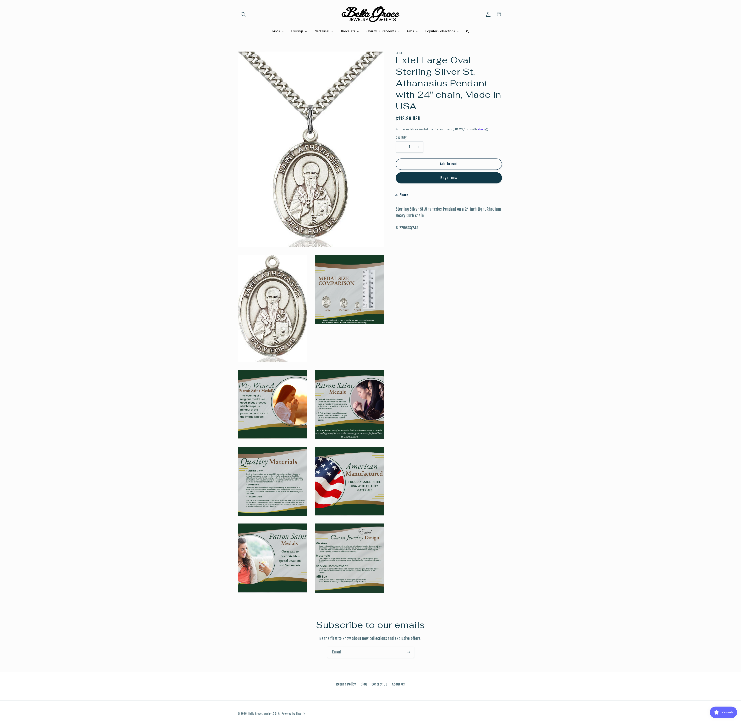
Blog (363, 684)
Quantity (401, 138)
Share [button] (404, 195)
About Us (398, 684)
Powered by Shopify (293, 713)
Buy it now (449, 178)
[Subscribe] (408, 652)
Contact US (379, 684)
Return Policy (346, 684)
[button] (243, 14)
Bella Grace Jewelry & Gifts (264, 713)
